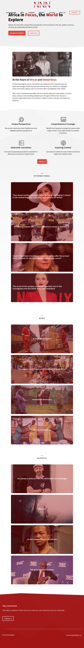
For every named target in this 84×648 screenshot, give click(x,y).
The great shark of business (42, 569)
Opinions (31, 12)
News (22, 12)
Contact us (33, 33)
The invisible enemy (42, 430)
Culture (52, 12)
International (11, 12)
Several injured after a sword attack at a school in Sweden (42, 226)
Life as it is (42, 509)
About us (62, 12)
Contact (75, 12)
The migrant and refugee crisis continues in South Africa (42, 369)
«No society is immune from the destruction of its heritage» (42, 478)
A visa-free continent (42, 338)
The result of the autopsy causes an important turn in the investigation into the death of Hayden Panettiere (37, 287)
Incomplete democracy (42, 399)
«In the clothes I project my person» (42, 539)
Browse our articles (17, 33)
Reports (42, 12)
